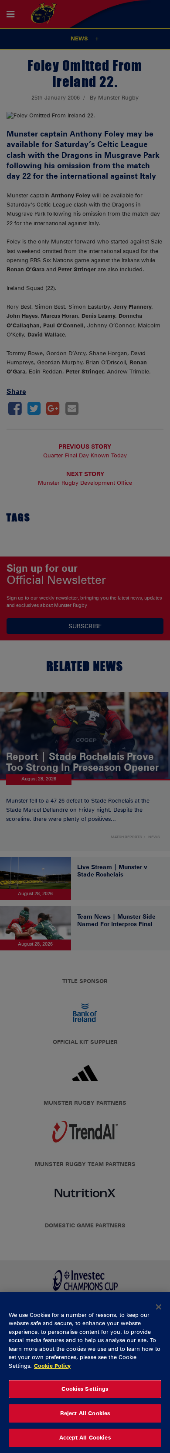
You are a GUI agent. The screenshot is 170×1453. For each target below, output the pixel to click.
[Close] (158, 1307)
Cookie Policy (52, 1365)
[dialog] (85, 1372)
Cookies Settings (84, 1388)
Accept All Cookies (84, 1437)
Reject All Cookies (85, 1413)
